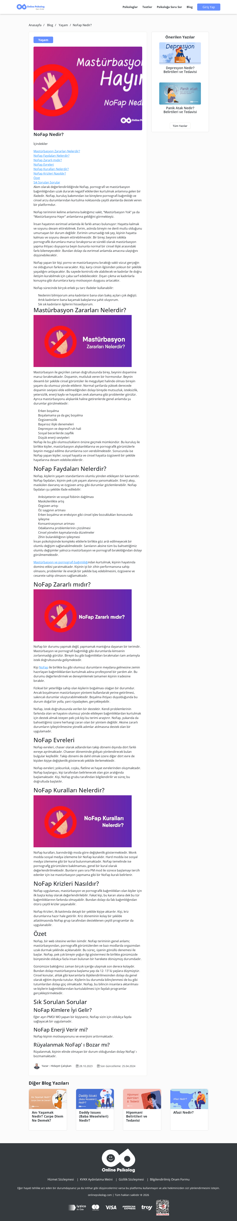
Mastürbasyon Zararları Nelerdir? (57, 151)
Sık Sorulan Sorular (47, 182)
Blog (50, 25)
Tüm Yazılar (180, 126)
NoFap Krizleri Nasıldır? (50, 173)
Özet (37, 178)
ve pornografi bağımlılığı (71, 562)
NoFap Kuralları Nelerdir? (51, 169)
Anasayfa (35, 25)
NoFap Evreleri (44, 165)
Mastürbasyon (44, 562)
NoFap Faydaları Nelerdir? (51, 156)
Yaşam (63, 25)
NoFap (43, 667)
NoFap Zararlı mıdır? (48, 160)
